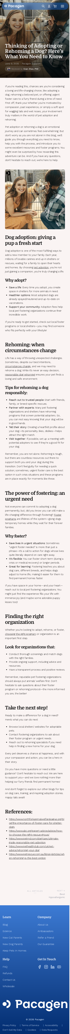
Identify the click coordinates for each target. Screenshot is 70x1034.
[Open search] (43, 6)
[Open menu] (63, 6)
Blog (5, 924)
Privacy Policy (9, 1025)
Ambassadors (45, 931)
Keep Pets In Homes (14, 950)
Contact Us (9, 979)
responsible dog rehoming (20, 374)
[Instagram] (46, 967)
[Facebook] (40, 967)
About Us (43, 924)
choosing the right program (20, 634)
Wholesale (8, 986)
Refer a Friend (46, 937)
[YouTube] (59, 967)
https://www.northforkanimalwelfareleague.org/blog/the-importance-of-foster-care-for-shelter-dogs (36, 823)
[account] (49, 6)
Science (7, 931)
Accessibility (51, 1025)
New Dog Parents (13, 944)
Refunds (7, 973)
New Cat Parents (12, 937)
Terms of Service (30, 1025)
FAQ (5, 966)
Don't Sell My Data (12, 1029)
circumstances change (18, 366)
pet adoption (41, 267)
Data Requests (49, 1029)
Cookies (32, 1029)
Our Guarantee (46, 944)
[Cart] (55, 6)
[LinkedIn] (53, 967)
